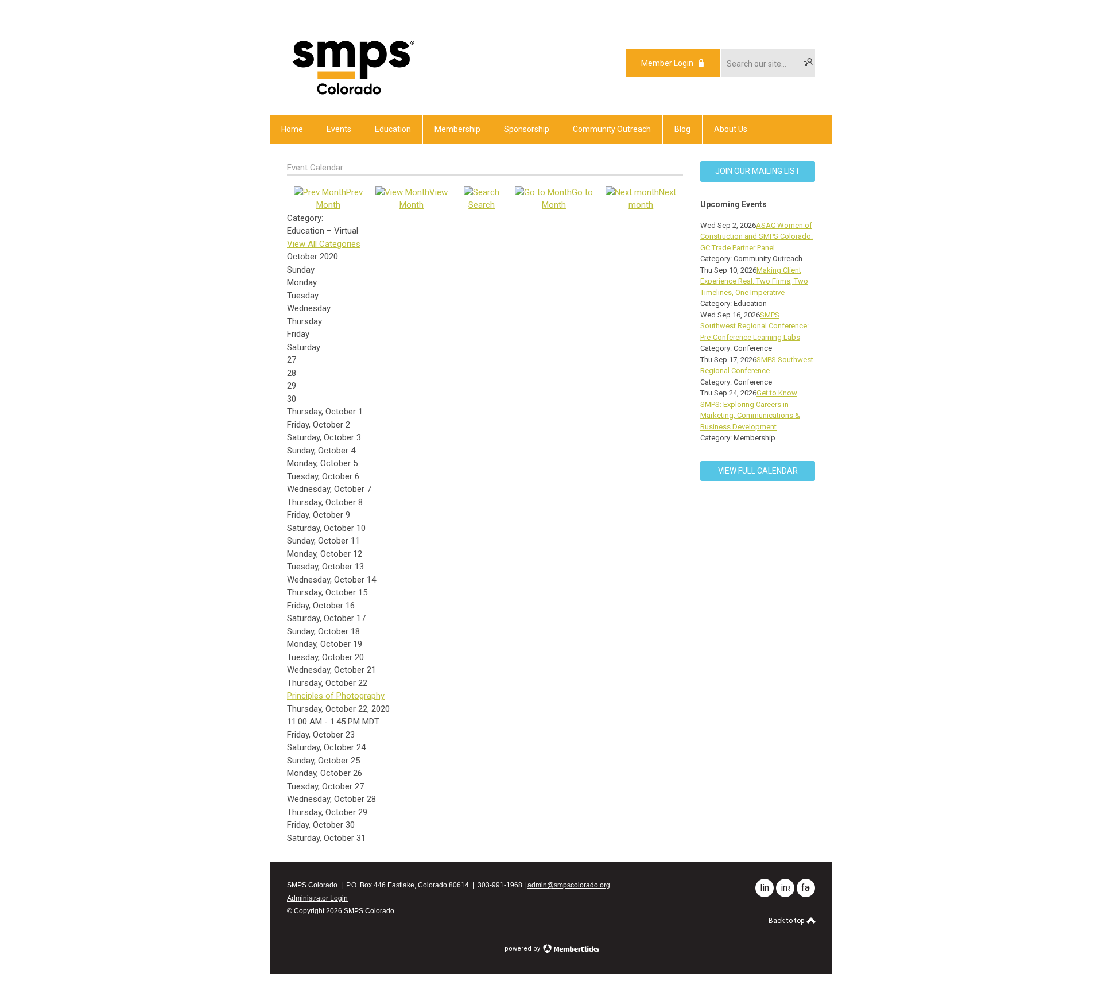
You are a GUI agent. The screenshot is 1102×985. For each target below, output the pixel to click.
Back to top (787, 921)
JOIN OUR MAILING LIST (757, 171)
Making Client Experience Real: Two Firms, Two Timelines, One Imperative (754, 281)
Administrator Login (317, 898)
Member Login (667, 63)
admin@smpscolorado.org (568, 885)
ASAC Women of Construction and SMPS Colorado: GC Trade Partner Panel (756, 236)
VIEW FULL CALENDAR (758, 470)
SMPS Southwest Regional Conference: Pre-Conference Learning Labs (754, 326)
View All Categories (323, 244)
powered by (523, 948)
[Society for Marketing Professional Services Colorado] (351, 95)
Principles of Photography (336, 696)
